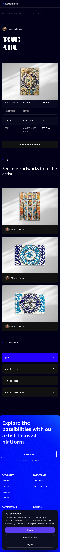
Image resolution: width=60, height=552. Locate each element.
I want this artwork (30, 144)
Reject (30, 544)
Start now (29, 454)
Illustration (10, 110)
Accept (30, 530)
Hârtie (26, 110)
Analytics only (30, 537)
